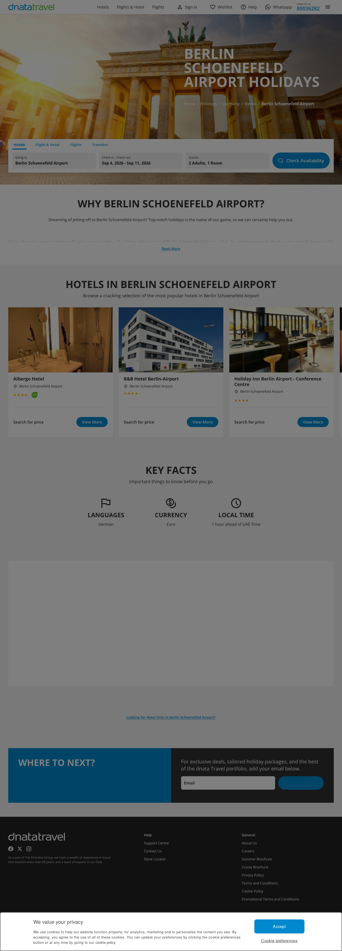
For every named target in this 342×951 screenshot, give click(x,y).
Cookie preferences (279, 940)
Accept (279, 926)
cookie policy (106, 942)
